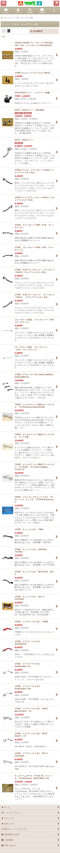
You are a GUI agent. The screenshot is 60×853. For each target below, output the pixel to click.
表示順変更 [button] (38, 31)
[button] (3, 3)
